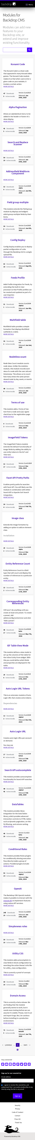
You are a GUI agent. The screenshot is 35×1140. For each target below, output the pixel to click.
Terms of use (17, 402)
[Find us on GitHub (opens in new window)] (3, 1064)
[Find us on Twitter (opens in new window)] (22, 1064)
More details (8, 86)
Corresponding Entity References (18, 602)
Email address (6, 1077)
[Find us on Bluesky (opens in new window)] (14, 1064)
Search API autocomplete (17, 770)
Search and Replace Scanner (18, 143)
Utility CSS (17, 953)
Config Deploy (17, 239)
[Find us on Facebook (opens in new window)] (25, 1064)
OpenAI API (7, 900)
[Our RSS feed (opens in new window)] (29, 1064)
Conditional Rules (18, 849)
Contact (17, 1116)
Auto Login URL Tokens (18, 688)
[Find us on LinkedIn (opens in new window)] (10, 1064)
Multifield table (18, 319)
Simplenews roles (18, 926)
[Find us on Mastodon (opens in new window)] (18, 1064)
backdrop (6, 4)
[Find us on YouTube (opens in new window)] (6, 1064)
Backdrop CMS (16, 1136)
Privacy (17, 1109)
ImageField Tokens (18, 437)
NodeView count (17, 356)
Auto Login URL (18, 731)
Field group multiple (17, 202)
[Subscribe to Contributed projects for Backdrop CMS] (17, 1050)
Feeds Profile (18, 277)
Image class (18, 518)
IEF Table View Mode (17, 645)
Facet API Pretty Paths (17, 477)
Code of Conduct (17, 1112)
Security (17, 1105)
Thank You (18, 1122)
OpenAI (18, 888)
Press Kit (17, 1119)
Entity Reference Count (18, 563)
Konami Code (18, 64)
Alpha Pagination (18, 107)
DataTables (18, 804)
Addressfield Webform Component (18, 172)
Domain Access (18, 995)
